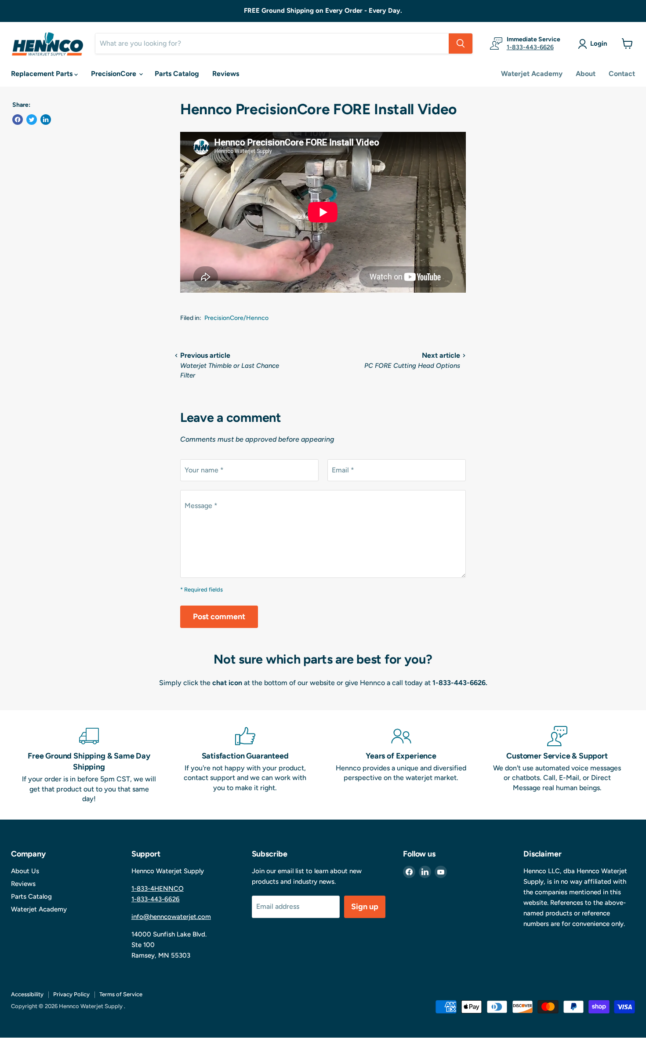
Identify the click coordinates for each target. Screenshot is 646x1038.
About (585, 73)
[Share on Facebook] (17, 119)
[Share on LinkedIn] (45, 119)
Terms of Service (120, 994)
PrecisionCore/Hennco (236, 318)
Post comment (219, 616)
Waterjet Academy (532, 73)
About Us (25, 871)
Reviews (225, 73)
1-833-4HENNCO (157, 889)
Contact (622, 73)
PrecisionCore (114, 73)
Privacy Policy (71, 994)
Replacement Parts (42, 73)
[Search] (460, 43)
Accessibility (27, 994)
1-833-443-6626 (530, 47)
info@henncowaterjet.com (171, 917)
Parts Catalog (177, 73)
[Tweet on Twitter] (31, 119)
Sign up (364, 906)
